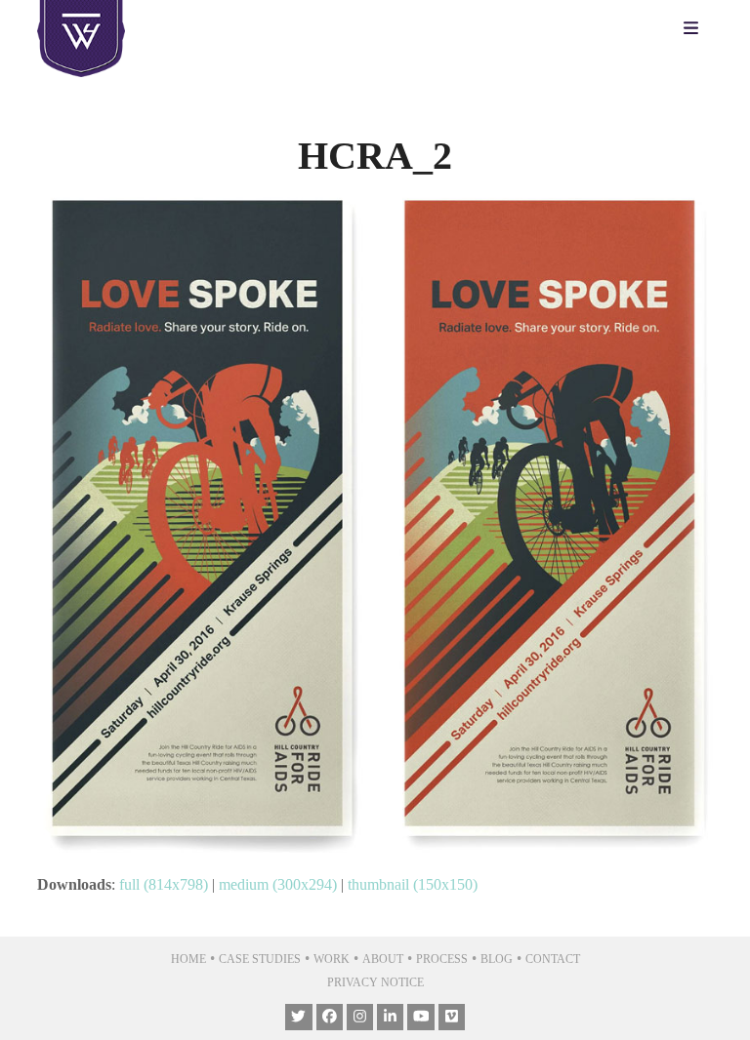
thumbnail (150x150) (413, 884)
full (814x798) (163, 884)
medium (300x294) (278, 884)
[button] (696, 29)
